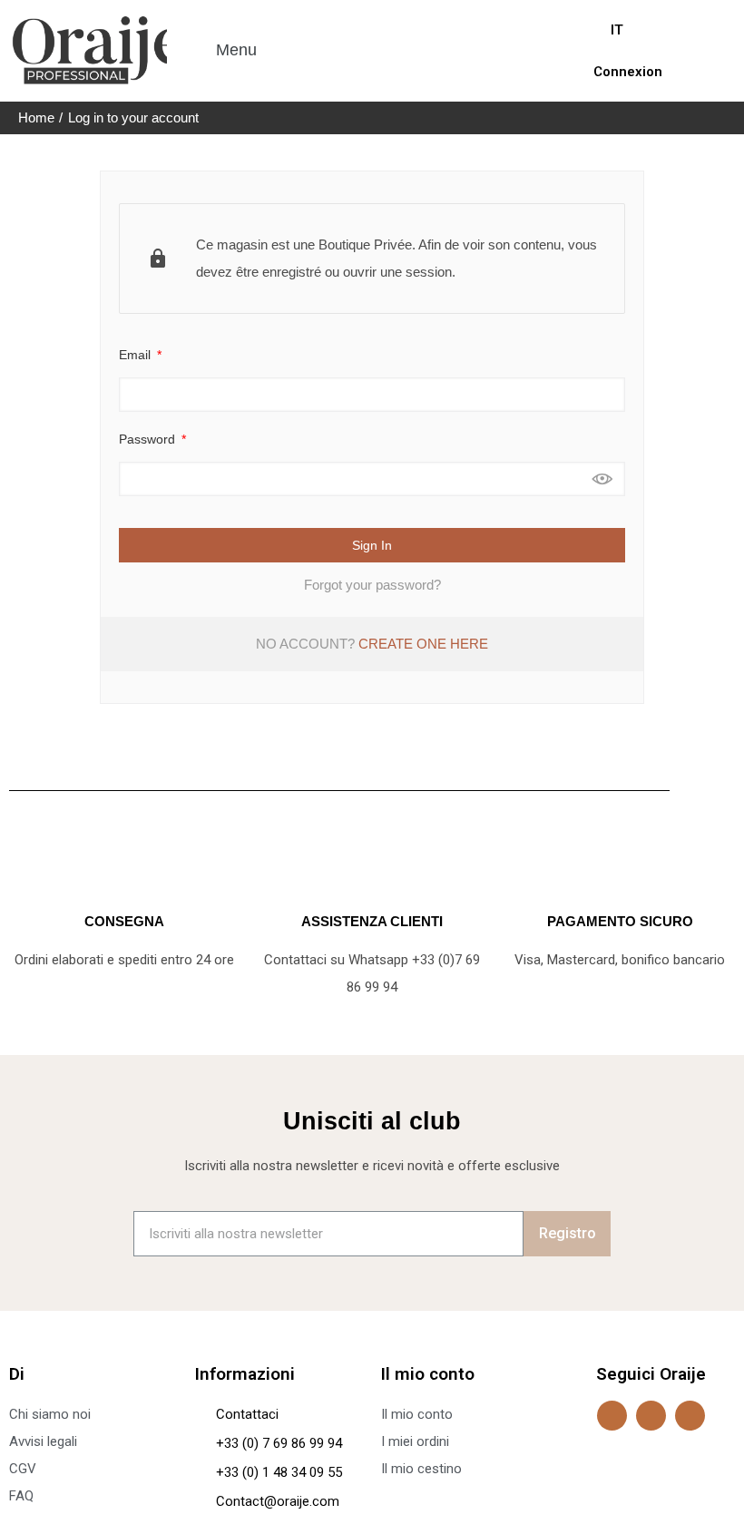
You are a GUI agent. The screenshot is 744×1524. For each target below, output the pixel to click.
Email (136, 354)
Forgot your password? (372, 584)
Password (149, 439)
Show (602, 479)
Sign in (372, 545)
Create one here (423, 643)
